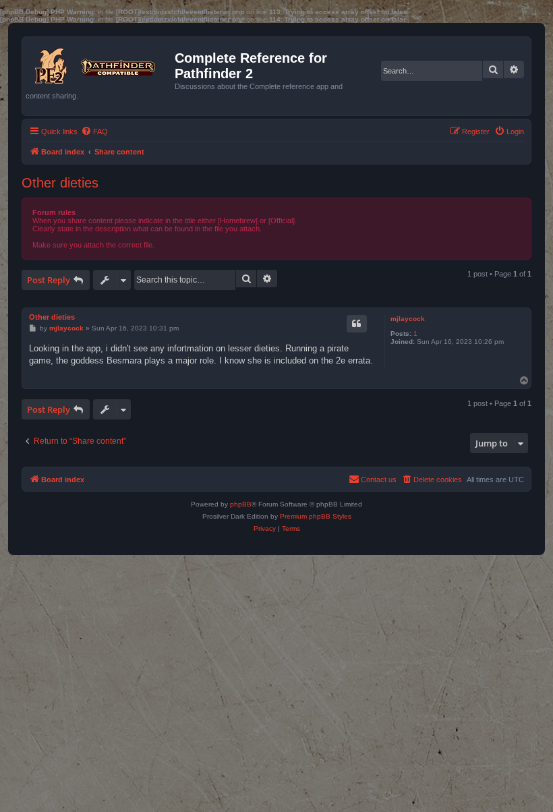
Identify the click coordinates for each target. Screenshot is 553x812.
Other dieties (60, 182)
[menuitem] (94, 131)
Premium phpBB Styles (315, 516)
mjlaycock (407, 318)
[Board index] (100, 62)
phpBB (241, 504)
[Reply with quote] (357, 323)
